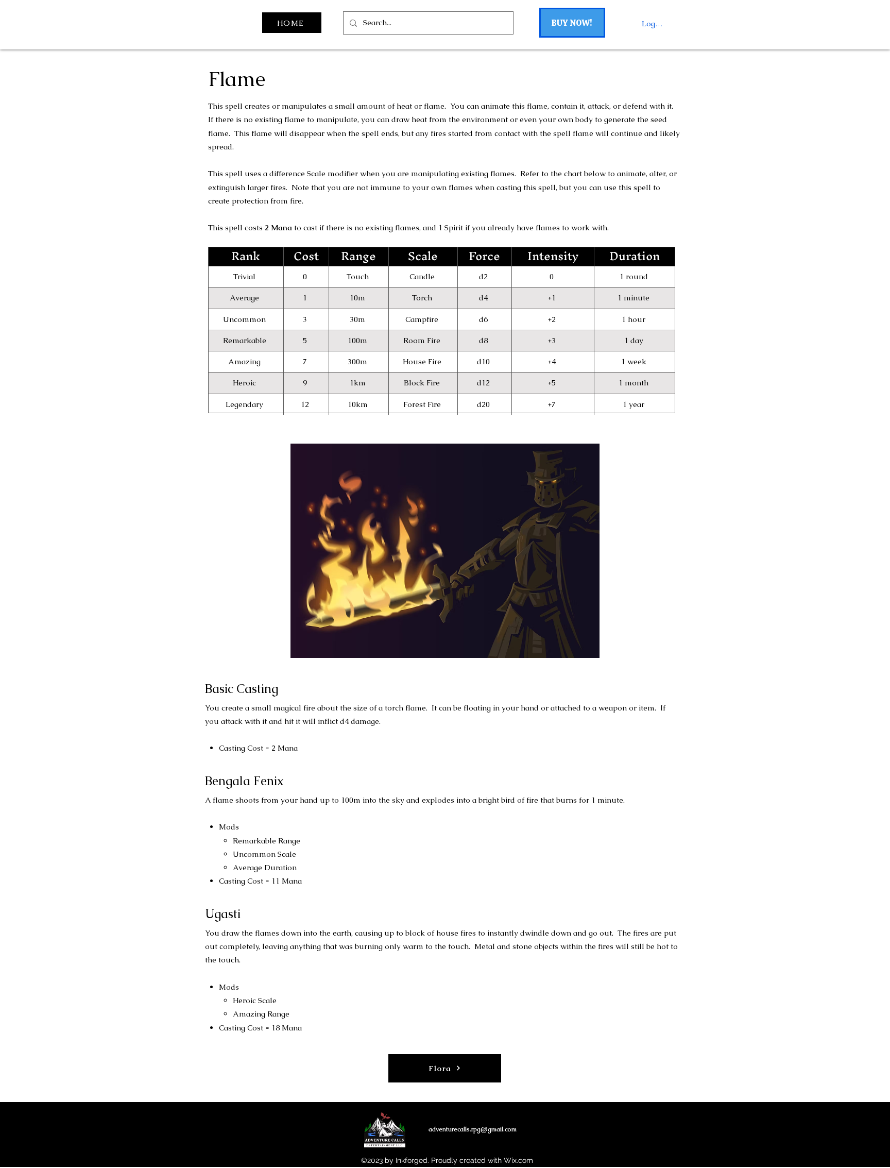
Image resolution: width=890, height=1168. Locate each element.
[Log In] (620, 23)
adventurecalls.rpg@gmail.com (473, 1129)
